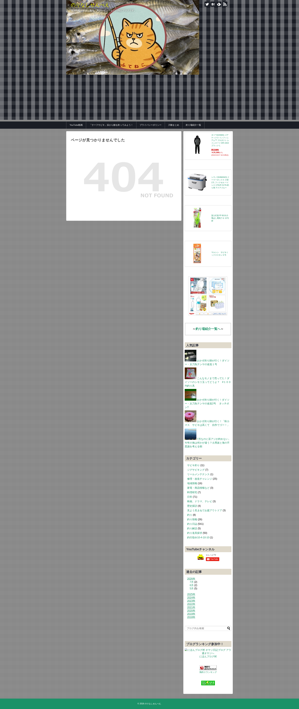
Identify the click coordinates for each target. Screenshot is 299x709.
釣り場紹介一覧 (193, 125)
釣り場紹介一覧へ (208, 328)
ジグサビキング (196, 469)
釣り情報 (192, 519)
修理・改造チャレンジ (199, 478)
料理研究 (192, 492)
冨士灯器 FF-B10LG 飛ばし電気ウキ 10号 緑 (220, 218)
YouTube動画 (76, 125)
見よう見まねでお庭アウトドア (204, 510)
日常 (189, 497)
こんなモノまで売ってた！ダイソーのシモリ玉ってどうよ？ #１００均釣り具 (208, 382)
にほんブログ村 (208, 656)
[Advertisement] (149, 98)
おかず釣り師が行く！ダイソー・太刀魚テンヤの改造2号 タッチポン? (207, 403)
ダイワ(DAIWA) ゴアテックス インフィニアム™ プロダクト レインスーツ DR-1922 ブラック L (220, 140)
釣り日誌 (192, 524)
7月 (192, 582)
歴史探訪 (192, 506)
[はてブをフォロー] (213, 4)
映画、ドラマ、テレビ (199, 501)
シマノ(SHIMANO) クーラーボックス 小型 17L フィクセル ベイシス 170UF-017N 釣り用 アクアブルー (220, 182)
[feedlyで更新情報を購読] (218, 4)
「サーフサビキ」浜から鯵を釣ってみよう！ (111, 125)
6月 (192, 585)
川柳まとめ (173, 125)
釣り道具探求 (194, 533)
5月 (192, 588)
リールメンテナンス (198, 474)
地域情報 (192, 483)
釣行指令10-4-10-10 (198, 537)
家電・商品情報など (198, 488)
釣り (189, 515)
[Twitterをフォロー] (207, 4)
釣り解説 (192, 528)
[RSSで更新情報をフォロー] (224, 4)
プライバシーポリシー (150, 125)
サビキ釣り (193, 465)
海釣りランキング (208, 672)
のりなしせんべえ (90, 4)
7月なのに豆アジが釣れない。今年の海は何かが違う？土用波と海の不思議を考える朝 (208, 443)
